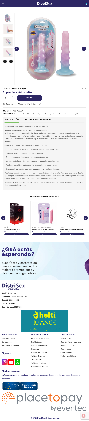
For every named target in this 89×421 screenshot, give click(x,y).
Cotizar (29, 98)
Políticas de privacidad (40, 363)
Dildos (35, 114)
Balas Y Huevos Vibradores (41, 227)
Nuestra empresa (8, 338)
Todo (73, 114)
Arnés (6, 227)
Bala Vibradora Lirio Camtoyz (43, 229)
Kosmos (56, 114)
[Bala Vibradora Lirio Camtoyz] (44, 214)
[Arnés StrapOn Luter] (16, 214)
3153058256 (14, 300)
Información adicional (38, 120)
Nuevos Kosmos (65, 114)
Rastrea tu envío (66, 338)
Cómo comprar (66, 352)
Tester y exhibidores (68, 356)
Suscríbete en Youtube (10, 345)
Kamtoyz (48, 114)
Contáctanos (7, 342)
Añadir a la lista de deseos (28, 104)
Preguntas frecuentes (39, 345)
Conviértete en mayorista (70, 342)
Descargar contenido (68, 345)
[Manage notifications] (83, 416)
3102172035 (19, 307)
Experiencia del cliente (40, 338)
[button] (85, 3)
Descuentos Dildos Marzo (23, 114)
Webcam (79, 114)
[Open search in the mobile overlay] (12, 4)
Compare (9, 104)
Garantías (35, 349)
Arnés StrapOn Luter (12, 229)
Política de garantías (39, 352)
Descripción (12, 120)
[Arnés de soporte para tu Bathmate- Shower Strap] (72, 214)
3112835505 (10, 304)
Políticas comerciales (39, 366)
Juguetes (41, 114)
